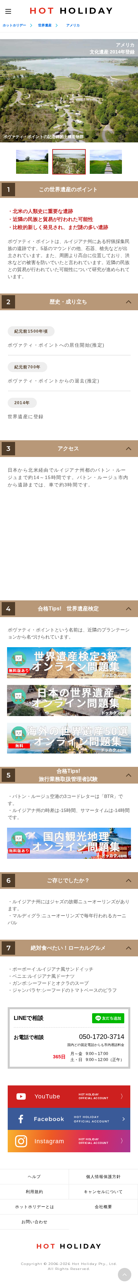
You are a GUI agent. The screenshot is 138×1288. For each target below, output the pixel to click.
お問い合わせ (34, 1221)
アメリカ (73, 25)
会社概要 (103, 1206)
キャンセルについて (103, 1191)
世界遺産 (45, 25)
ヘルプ (34, 1176)
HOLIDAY (71, 10)
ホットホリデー (14, 25)
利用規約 (34, 1191)
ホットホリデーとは (34, 1206)
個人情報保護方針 (103, 1176)
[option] (69, 90)
